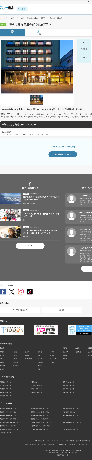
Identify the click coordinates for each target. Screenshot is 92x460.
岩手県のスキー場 (37, 382)
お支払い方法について (83, 441)
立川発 (2, 369)
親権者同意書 (70, 441)
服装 (24, 236)
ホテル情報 (38, 34)
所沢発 (15, 359)
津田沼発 (40, 366)
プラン (12, 34)
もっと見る (30, 245)
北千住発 (2, 366)
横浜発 (27, 352)
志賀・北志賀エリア (32, 203)
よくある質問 (42, 444)
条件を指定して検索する (63, 154)
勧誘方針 (62, 310)
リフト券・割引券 (5, 433)
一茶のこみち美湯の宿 (55, 18)
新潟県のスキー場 (5, 389)
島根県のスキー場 (37, 392)
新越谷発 (15, 362)
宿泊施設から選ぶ (32, 18)
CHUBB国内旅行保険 (20, 310)
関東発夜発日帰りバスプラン (40, 408)
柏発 (39, 355)
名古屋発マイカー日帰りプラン (41, 426)
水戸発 (52, 352)
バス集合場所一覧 (39, 441)
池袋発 (2, 359)
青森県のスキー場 (5, 382)
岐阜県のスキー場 (37, 389)
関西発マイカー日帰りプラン (40, 419)
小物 (24, 220)
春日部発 (15, 366)
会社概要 (72, 444)
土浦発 (52, 362)
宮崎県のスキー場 (5, 396)
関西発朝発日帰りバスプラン (9, 415)
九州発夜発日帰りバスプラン (40, 429)
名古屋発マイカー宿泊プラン (9, 426)
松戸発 (40, 352)
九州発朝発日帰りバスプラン (9, 429)
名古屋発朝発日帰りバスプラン (9, 422)
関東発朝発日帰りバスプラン (9, 408)
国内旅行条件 (63, 444)
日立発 (52, 355)
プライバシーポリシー (84, 444)
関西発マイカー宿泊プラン (8, 419)
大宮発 (15, 352)
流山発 (40, 359)
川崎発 (27, 355)
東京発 (2, 355)
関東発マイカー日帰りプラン (40, 412)
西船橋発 (40, 362)
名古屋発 (78, 352)
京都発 (65, 355)
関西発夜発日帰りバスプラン (40, 415)
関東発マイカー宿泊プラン (8, 412)
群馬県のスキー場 (37, 385)
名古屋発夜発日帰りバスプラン (41, 422)
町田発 (2, 362)
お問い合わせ (52, 444)
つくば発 (53, 359)
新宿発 (2, 352)
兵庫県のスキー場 (5, 392)
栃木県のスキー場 (5, 385)
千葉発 (40, 369)
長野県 (43, 18)
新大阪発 (65, 352)
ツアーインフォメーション (55, 441)
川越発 (15, 355)
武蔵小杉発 (28, 359)
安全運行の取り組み (29, 444)
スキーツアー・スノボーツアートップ (11, 18)
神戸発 (65, 359)
